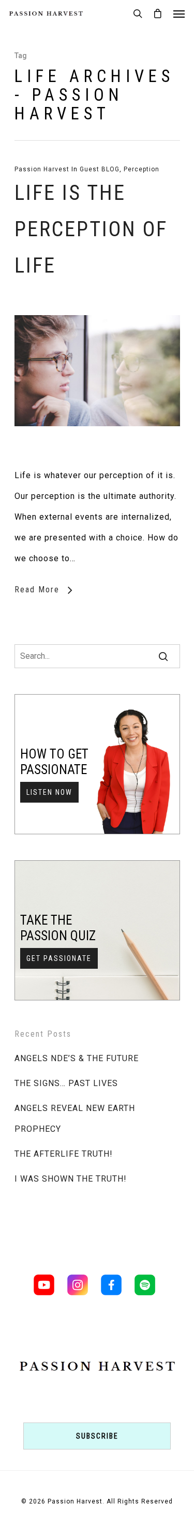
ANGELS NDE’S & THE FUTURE (76, 1058)
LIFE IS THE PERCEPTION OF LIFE (91, 229)
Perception (141, 169)
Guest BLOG (100, 169)
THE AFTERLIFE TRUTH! (63, 1154)
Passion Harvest (41, 169)
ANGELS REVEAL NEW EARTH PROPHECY (74, 1118)
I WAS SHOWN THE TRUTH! (70, 1179)
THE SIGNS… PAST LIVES (66, 1083)
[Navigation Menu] (179, 13)
